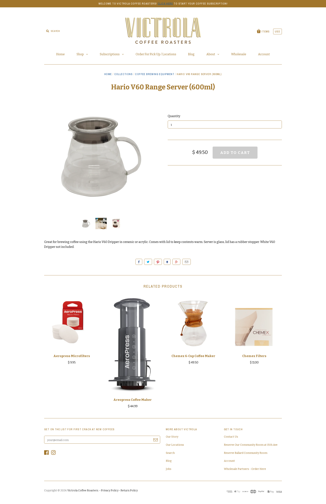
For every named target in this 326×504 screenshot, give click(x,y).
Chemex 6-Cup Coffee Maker (193, 356)
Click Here (165, 3)
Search (170, 453)
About (211, 54)
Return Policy (129, 490)
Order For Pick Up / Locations (156, 54)
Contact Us (231, 436)
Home (60, 54)
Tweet (148, 262)
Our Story (172, 436)
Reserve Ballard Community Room (245, 453)
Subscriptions (110, 54)
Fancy (167, 262)
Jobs (168, 469)
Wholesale (238, 54)
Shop (80, 54)
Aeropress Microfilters (71, 356)
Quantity (174, 116)
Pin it (158, 262)
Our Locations (175, 444)
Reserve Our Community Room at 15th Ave (251, 444)
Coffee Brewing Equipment (154, 74)
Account (264, 54)
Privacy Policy (109, 490)
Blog (191, 54)
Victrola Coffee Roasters (82, 490)
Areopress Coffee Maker (132, 400)
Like (138, 262)
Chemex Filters (254, 356)
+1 (176, 262)
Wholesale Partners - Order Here (245, 469)
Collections (123, 74)
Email (186, 262)
